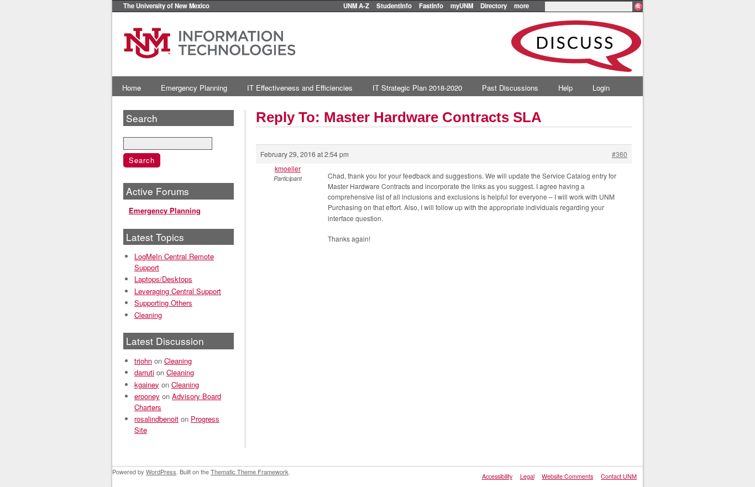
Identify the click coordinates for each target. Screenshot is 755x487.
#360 (619, 154)
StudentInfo (394, 5)
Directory (493, 5)
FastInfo (431, 5)
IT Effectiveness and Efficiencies (300, 87)
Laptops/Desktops (163, 279)
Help (565, 87)
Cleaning (148, 315)
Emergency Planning (194, 87)
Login (601, 87)
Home (131, 87)
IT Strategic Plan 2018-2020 (417, 87)
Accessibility (497, 476)
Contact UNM (619, 476)
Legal (527, 476)
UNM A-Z (356, 5)
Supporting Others (163, 302)
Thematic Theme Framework (250, 471)
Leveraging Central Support (177, 291)
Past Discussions (510, 87)
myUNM (461, 5)
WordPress (161, 471)
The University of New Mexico (166, 5)
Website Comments (567, 476)
